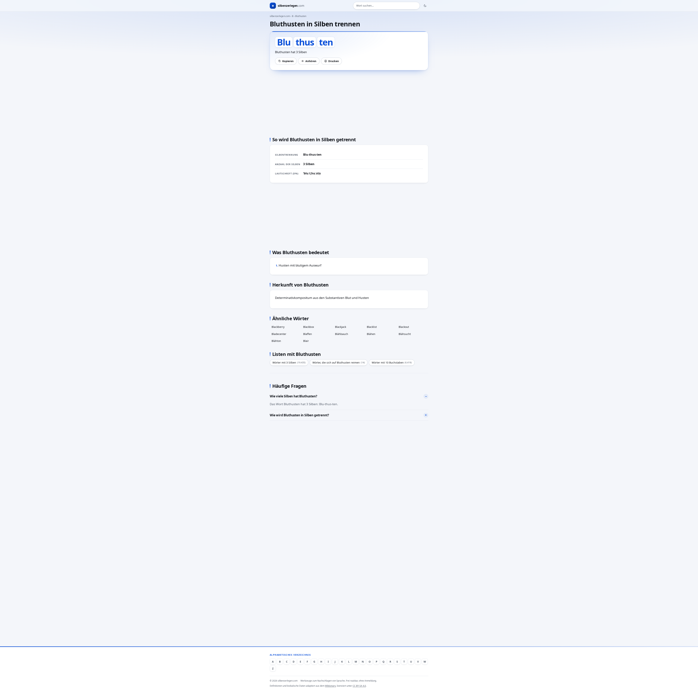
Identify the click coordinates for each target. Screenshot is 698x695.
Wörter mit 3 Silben (289, 362)
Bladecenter (279, 334)
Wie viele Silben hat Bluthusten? (293, 396)
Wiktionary (330, 685)
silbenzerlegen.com (280, 16)
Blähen (371, 334)
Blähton (276, 341)
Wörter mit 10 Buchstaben (392, 362)
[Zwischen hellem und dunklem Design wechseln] (425, 6)
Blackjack (340, 327)
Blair (306, 341)
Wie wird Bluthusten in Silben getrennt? (299, 415)
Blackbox (308, 327)
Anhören (310, 61)
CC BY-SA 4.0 (359, 685)
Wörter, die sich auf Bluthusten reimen (338, 362)
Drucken (333, 61)
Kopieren (288, 61)
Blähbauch (341, 334)
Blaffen (307, 334)
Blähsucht (405, 334)
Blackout (404, 327)
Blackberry (278, 327)
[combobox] (386, 6)
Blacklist (372, 327)
